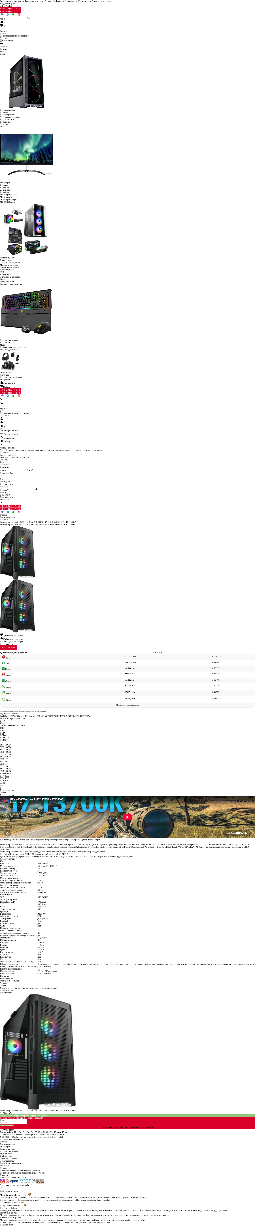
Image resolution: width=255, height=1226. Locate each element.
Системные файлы (8, 1208)
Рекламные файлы (8, 1213)
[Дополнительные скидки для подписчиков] (2, 1183)
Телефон (4, 457)
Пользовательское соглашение (13, 1177)
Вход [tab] (2, 479)
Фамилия (4, 460)
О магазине (97, 1)
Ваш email (5, 486)
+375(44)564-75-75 (10, 11)
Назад (2, 1225)
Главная (3, 515)
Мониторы (5, 1146)
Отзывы (3, 1168)
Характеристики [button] (7, 795)
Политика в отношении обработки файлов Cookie (22, 1173)
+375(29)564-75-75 (10, 8)
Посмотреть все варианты (127, 705)
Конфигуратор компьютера (12, 1)
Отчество (4, 464)
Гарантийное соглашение (11, 1163)
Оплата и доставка (8, 1158)
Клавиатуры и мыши (9, 1151)
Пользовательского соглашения (139, 1127)
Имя (2, 462)
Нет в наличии (6, 644)
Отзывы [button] (3, 983)
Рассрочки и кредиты (34, 1)
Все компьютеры (7, 1144)
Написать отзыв (7, 990)
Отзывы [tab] (3, 792)
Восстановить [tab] (6, 484)
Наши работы (71, 1)
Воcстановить (6, 497)
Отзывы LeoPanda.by (54, 1)
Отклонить (5, 1202)
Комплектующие (7, 1149)
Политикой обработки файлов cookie (93, 1200)
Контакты (107, 1)
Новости (4, 1175)
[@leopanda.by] (19, 15)
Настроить (15, 1202)
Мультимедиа (6, 1154)
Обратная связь (84, 1)
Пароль (4, 452)
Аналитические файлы (10, 1217)
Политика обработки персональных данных (20, 1170)
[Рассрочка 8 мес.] (40, 1183)
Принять (23, 1202)
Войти (3, 492)
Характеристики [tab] (7, 790)
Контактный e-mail (9, 455)
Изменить (4, 467)
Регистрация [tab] (5, 481)
